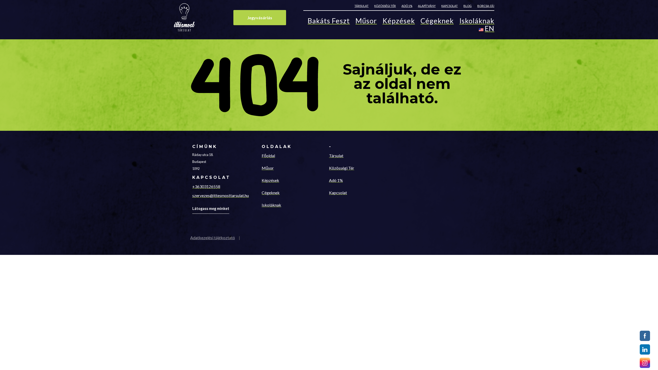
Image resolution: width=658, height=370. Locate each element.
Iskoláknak (476, 22)
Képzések (398, 22)
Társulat (361, 5)
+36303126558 (206, 186)
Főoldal (268, 155)
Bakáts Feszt (329, 22)
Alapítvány (427, 5)
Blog (467, 5)
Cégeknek (437, 22)
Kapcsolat (449, 5)
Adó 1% (406, 5)
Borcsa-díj (485, 5)
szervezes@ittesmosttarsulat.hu (220, 195)
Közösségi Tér (341, 167)
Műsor (366, 22)
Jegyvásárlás (259, 17)
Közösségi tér (385, 5)
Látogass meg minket (210, 208)
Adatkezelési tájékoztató (212, 237)
